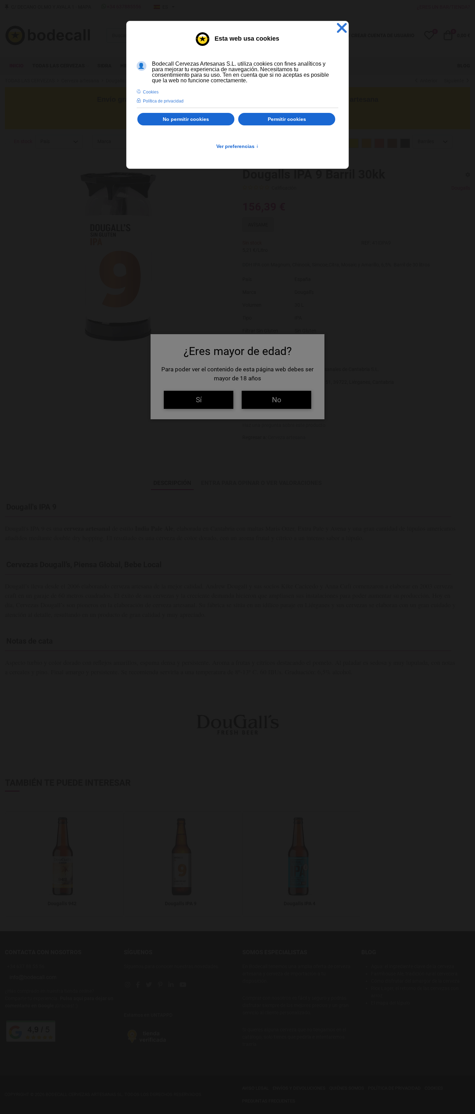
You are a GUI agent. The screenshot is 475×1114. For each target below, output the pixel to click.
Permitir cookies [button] (287, 119)
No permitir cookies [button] (186, 119)
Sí (199, 399)
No (276, 399)
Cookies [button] (151, 92)
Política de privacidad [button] (163, 101)
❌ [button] (341, 28)
